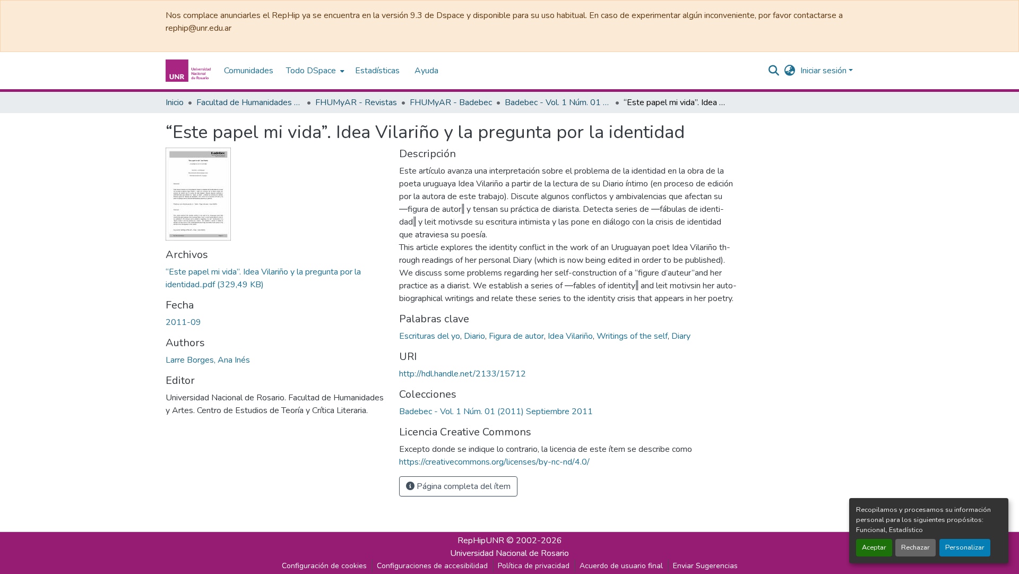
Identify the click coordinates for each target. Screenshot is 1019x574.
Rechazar (915, 547)
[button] (189, 70)
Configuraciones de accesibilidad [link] (432, 566)
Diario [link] (474, 336)
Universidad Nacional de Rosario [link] (509, 553)
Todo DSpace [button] (311, 70)
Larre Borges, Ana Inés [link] (208, 360)
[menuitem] (314, 70)
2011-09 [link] (183, 322)
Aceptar (874, 547)
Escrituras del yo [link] (429, 336)
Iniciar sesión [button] (824, 70)
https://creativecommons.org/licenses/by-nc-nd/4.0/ (494, 462)
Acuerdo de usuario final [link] (621, 566)
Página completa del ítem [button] (462, 486)
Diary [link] (680, 336)
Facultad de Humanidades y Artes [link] (249, 102)
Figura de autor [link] (516, 336)
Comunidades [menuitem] (248, 70)
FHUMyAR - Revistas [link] (356, 102)
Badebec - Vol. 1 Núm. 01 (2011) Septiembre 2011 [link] (558, 102)
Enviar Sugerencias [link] (705, 566)
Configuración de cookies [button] (324, 566)
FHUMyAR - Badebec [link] (451, 102)
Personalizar (965, 547)
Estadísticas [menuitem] (377, 70)
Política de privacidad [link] (533, 566)
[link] (276, 278)
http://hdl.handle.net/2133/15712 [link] (462, 374)
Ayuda (426, 70)
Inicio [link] (175, 102)
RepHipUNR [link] (480, 540)
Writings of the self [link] (632, 336)
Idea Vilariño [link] (570, 336)
